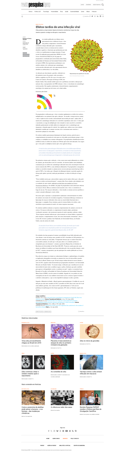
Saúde (66, 11)
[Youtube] (66, 431)
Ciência (30, 11)
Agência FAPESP (51, 445)
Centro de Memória (79, 445)
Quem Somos (56, 438)
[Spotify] (70, 431)
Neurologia (48, 311)
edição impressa (96, 4)
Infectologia (39, 311)
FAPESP (42, 445)
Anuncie (65, 438)
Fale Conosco (75, 438)
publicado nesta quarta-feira (49, 54)
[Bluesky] (57, 431)
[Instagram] (54, 431)
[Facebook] (49, 431)
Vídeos (88, 11)
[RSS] (72, 431)
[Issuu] (75, 431)
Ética (61, 11)
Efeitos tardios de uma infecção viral (58, 27)
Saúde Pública (26, 56)
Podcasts (94, 11)
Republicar (86, 16)
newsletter (88, 4)
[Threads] (60, 431)
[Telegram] (63, 431)
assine (82, 4)
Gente (82, 11)
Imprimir (22, 16)
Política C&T (38, 11)
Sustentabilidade (74, 11)
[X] (51, 431)
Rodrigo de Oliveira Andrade (27, 39)
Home (48, 438)
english (97, 0)
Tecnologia (46, 11)
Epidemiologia (26, 54)
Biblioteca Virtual (65, 445)
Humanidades (54, 11)
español (102, 0)
